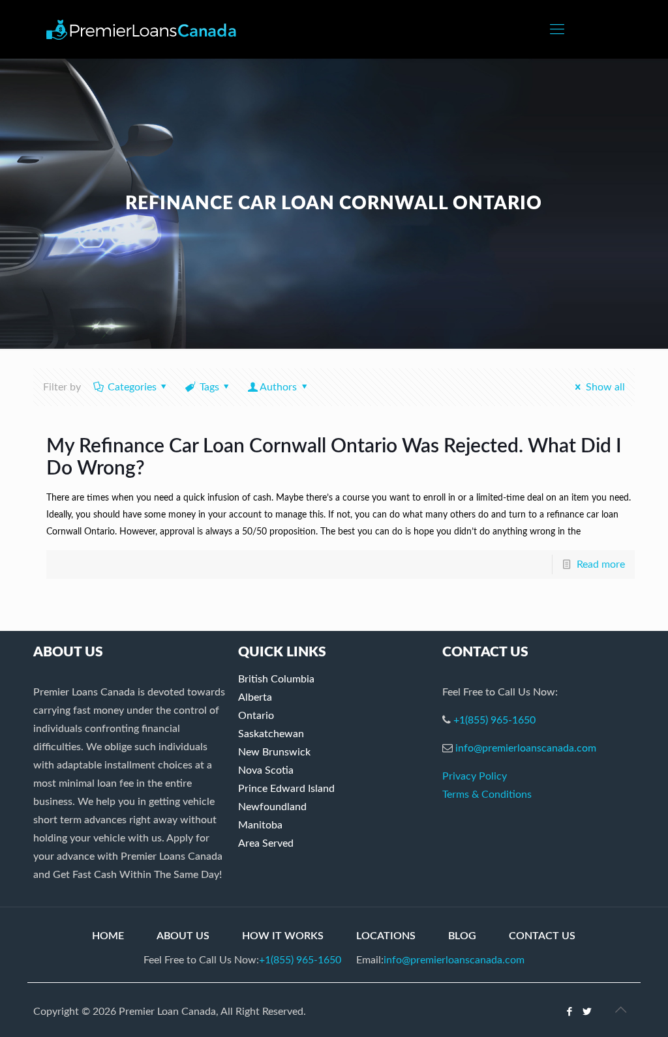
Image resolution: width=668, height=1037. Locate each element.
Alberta (255, 697)
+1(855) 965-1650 (494, 720)
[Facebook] (570, 1012)
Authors (278, 387)
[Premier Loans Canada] (141, 29)
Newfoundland (272, 807)
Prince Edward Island (286, 788)
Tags (209, 387)
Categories (132, 387)
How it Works (283, 936)
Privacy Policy (474, 776)
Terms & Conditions (487, 794)
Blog (462, 936)
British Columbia (276, 679)
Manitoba (260, 825)
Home (108, 936)
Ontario (256, 715)
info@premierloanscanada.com (525, 748)
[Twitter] (587, 1012)
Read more (601, 564)
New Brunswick (274, 752)
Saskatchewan (271, 734)
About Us (183, 936)
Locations (386, 936)
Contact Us (542, 936)
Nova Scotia (266, 770)
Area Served (266, 843)
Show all (605, 387)
